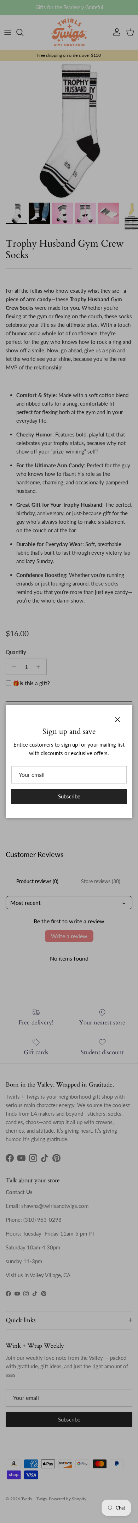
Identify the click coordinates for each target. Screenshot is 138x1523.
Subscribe (69, 796)
